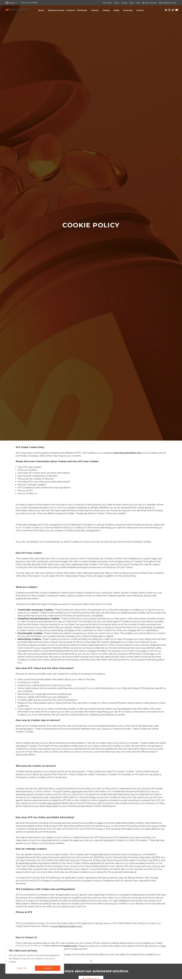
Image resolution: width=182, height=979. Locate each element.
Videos (116, 3)
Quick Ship (107, 3)
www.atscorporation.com (127, 453)
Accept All (47, 968)
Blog (131, 3)
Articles (124, 3)
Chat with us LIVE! (28, 3)
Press (138, 3)
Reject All (21, 968)
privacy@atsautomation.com (60, 946)
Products (70, 10)
